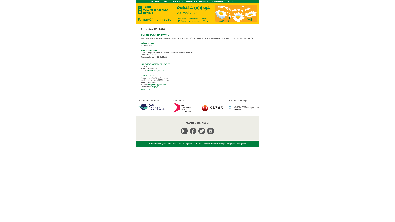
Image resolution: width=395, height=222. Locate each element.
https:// (155, 87)
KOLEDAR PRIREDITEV (219, 2)
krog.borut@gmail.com (157, 71)
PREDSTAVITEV (161, 2)
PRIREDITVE (190, 2)
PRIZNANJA (203, 2)
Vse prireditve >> (147, 89)
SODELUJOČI (176, 2)
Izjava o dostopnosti (238, 144)
